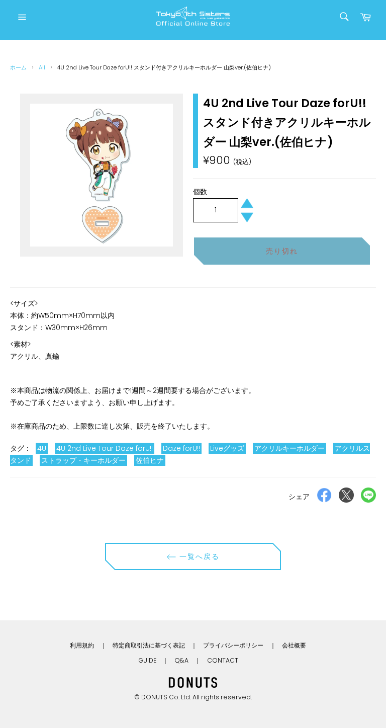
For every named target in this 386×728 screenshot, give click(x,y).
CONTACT (222, 660)
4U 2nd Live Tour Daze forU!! (104, 448)
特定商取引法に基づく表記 (149, 645)
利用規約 (82, 645)
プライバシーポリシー (233, 645)
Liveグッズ (227, 448)
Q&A (181, 660)
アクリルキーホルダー (289, 448)
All (42, 67)
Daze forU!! (181, 448)
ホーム (18, 67)
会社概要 (294, 645)
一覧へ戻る (198, 556)
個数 (200, 192)
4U (41, 448)
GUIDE (147, 660)
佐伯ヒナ (150, 460)
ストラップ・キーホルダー (83, 460)
